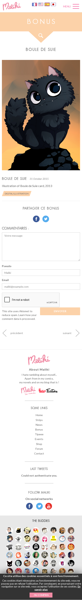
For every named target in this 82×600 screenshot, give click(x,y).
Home (39, 415)
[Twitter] (38, 506)
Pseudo (6, 266)
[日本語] (53, 4)
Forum (39, 448)
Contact (39, 453)
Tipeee (39, 434)
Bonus (39, 429)
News (39, 424)
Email (5, 280)
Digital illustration (17, 193)
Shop (39, 444)
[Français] (35, 4)
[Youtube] (47, 506)
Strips (39, 420)
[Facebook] (29, 506)
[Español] (47, 4)
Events (39, 439)
